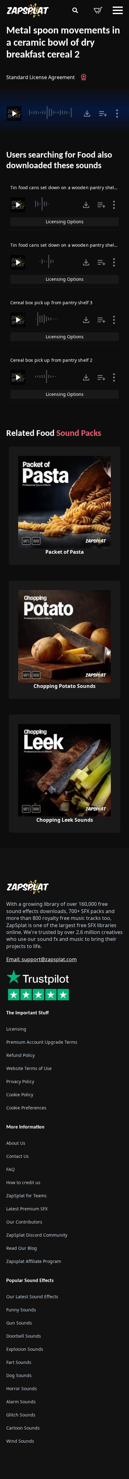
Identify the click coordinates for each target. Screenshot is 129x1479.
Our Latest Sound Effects (32, 1297)
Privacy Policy (20, 1081)
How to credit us (23, 1182)
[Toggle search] (75, 10)
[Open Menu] (118, 10)
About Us (15, 1143)
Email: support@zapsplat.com (41, 959)
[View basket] (98, 10)
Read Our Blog (21, 1248)
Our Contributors (24, 1222)
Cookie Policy (19, 1095)
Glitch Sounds (20, 1415)
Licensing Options (65, 222)
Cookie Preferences (26, 1108)
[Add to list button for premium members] (103, 113)
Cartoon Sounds (23, 1428)
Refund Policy (20, 1055)
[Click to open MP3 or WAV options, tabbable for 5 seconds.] (87, 113)
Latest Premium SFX (27, 1209)
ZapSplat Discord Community (36, 1235)
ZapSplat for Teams (26, 1196)
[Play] (14, 113)
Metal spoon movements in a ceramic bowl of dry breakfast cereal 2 (63, 43)
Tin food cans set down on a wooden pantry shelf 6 (65, 187)
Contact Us (17, 1156)
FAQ (10, 1169)
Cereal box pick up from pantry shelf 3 (51, 302)
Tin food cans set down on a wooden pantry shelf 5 (65, 245)
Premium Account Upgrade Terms (41, 1042)
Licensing (16, 1029)
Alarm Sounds (21, 1402)
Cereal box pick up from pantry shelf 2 (51, 360)
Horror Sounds (21, 1388)
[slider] (52, 112)
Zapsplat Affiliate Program (33, 1261)
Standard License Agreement (40, 77)
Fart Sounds (18, 1362)
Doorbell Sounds (23, 1336)
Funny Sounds (21, 1310)
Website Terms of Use (29, 1068)
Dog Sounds (19, 1375)
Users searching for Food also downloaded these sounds (59, 160)
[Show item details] (117, 113)
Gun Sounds (19, 1323)
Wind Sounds (20, 1441)
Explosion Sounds (24, 1349)
